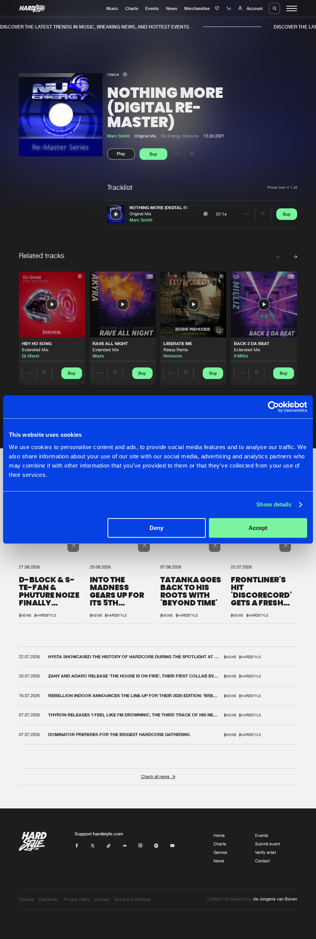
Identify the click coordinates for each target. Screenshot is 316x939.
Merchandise (197, 8)
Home (219, 835)
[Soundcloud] (125, 845)
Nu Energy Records (180, 136)
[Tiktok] (108, 845)
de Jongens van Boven (275, 899)
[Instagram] (140, 845)
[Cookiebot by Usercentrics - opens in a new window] (273, 406)
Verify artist (265, 852)
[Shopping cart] (229, 8)
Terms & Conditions (132, 899)
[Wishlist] (218, 8)
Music (112, 8)
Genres (220, 852)
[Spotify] (156, 845)
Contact (262, 861)
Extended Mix (35, 349)
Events (152, 8)
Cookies (26, 899)
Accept (258, 528)
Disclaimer (49, 899)
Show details (273, 504)
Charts (131, 8)
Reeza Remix (175, 349)
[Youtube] (172, 845)
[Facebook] (77, 845)
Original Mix (140, 213)
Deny (156, 528)
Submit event (267, 844)
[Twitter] (93, 845)
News (171, 8)
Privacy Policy (77, 899)
